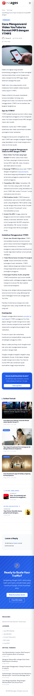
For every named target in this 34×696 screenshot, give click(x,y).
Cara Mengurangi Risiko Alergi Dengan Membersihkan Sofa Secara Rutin (13, 681)
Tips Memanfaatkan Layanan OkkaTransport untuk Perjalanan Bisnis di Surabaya (16, 653)
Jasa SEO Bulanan (8, 631)
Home (3, 10)
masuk (15, 543)
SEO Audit (6, 640)
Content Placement (9, 637)
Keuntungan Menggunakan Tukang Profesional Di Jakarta (16, 667)
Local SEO (6, 643)
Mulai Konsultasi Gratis (17, 595)
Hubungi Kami (17, 385)
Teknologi (9, 10)
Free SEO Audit (17, 600)
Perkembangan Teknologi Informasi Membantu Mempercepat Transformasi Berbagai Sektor (16, 674)
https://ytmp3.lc (23, 172)
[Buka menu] (30, 3)
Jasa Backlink (7, 634)
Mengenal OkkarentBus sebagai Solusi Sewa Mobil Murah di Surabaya (15, 660)
